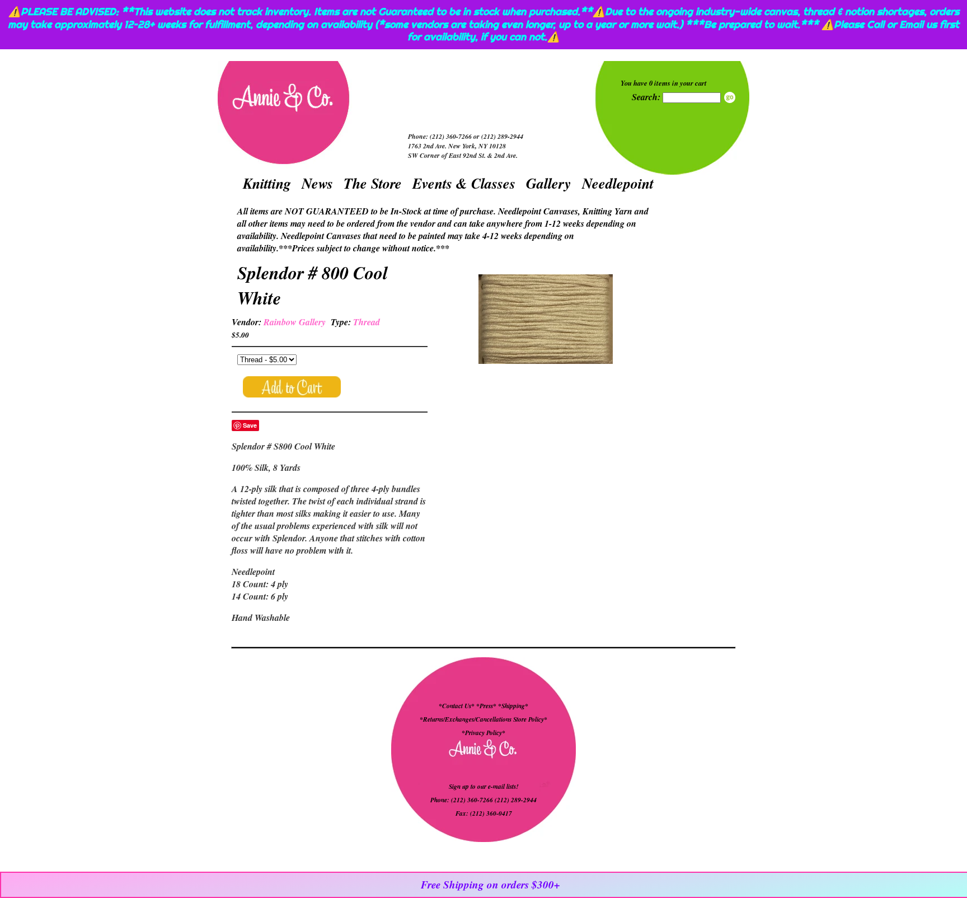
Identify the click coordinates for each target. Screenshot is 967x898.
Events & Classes (463, 183)
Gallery (548, 183)
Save (250, 425)
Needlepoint (618, 183)
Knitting (267, 183)
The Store (373, 183)
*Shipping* (513, 705)
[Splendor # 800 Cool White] (545, 320)
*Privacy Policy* (483, 732)
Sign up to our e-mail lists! (483, 786)
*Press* (487, 705)
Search (729, 97)
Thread (366, 322)
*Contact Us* (457, 705)
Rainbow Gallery (295, 322)
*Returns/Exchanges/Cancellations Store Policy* (483, 719)
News (317, 183)
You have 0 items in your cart (664, 83)
